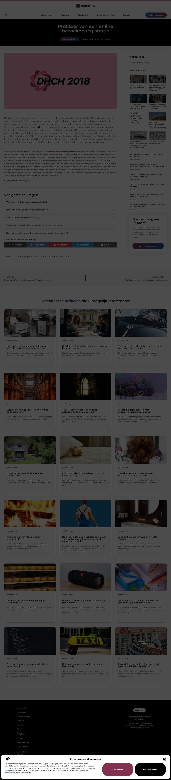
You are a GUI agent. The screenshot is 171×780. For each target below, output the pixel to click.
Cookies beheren (150, 769)
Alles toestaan (118, 769)
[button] (164, 759)
